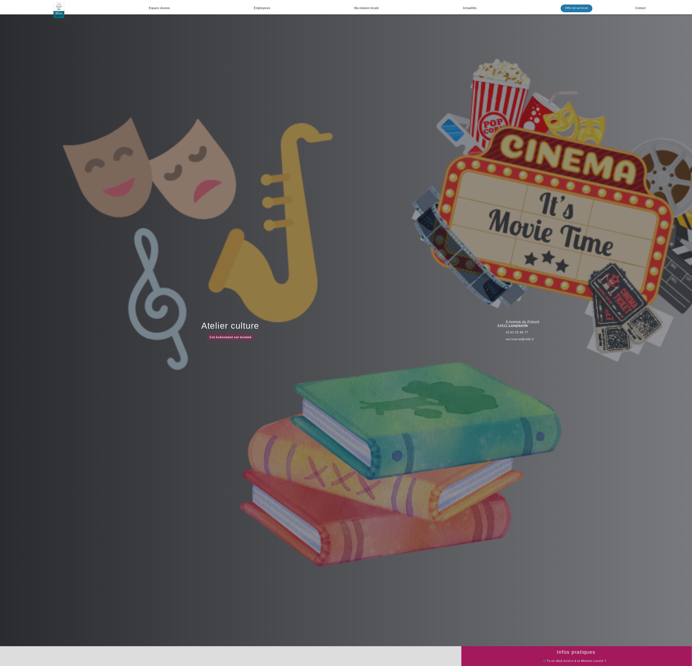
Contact (640, 8)
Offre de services (576, 8)
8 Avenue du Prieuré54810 (518, 323)
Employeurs (262, 8)
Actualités (469, 8)
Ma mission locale (366, 8)
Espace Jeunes (159, 8)
